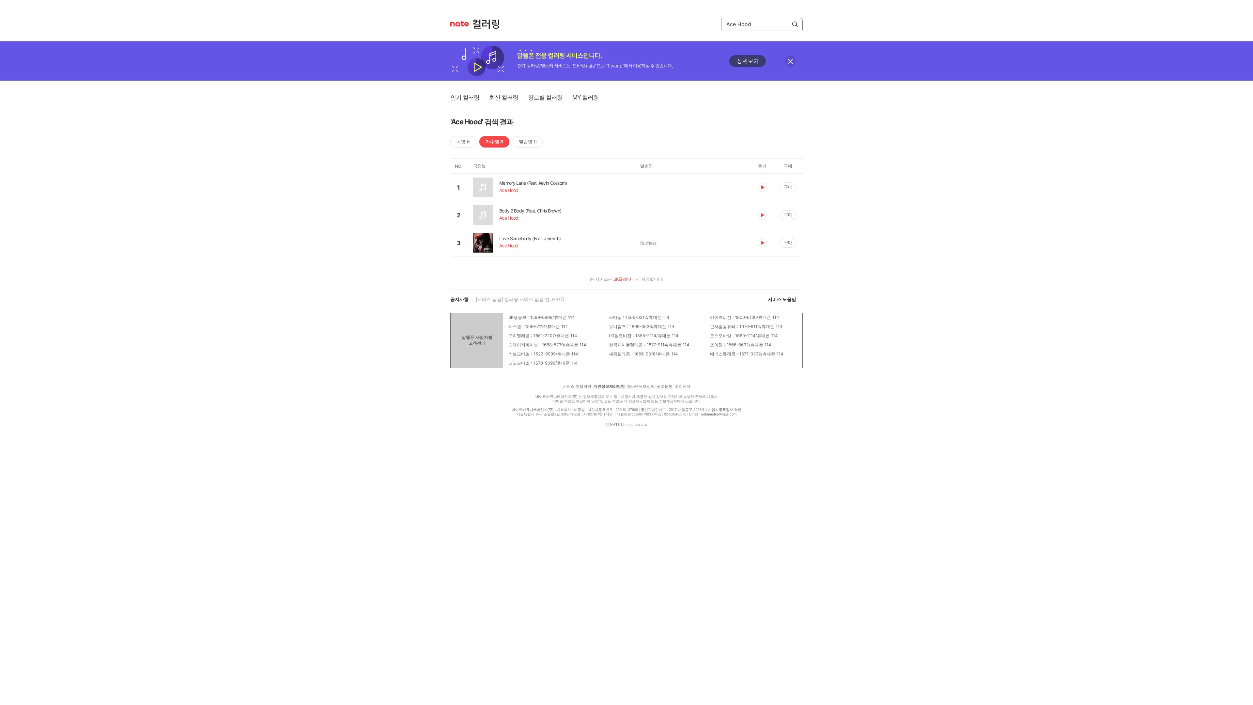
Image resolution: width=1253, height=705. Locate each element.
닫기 (790, 61)
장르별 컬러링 (545, 97)
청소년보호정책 (641, 386)
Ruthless (648, 243)
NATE (459, 23)
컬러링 (489, 24)
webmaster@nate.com (718, 414)
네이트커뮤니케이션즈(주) (556, 397)
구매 (788, 187)
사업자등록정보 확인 (724, 410)
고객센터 (682, 386)
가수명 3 (494, 141)
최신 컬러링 (503, 97)
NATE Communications (628, 424)
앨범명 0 (528, 141)
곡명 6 (463, 141)
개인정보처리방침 (609, 386)
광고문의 (665, 386)
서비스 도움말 (782, 299)
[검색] (794, 24)
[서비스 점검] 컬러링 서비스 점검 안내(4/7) (520, 299)
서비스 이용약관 (577, 386)
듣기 (762, 187)
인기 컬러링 (464, 97)
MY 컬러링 (585, 97)
